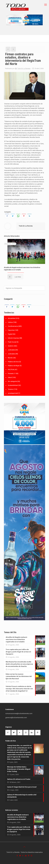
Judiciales (11, 350)
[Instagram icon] (32, 856)
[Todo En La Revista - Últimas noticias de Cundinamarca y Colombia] (17, 7)
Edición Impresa (13, 338)
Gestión (10, 346)
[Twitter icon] (20, 856)
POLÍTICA (11, 369)
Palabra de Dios (13, 362)
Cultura (10, 322)
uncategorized (13, 393)
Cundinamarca (13, 326)
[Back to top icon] (24, 846)
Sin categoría (12, 381)
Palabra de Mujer (13, 365)
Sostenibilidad (13, 385)
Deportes (11, 330)
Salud (10, 377)
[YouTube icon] (23, 856)
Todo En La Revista (23, 68)
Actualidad (11, 318)
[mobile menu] (46, 5)
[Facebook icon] (17, 856)
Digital (10, 334)
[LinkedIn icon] (26, 856)
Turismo (10, 389)
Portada (10, 373)
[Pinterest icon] (29, 856)
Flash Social (12, 342)
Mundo (10, 358)
